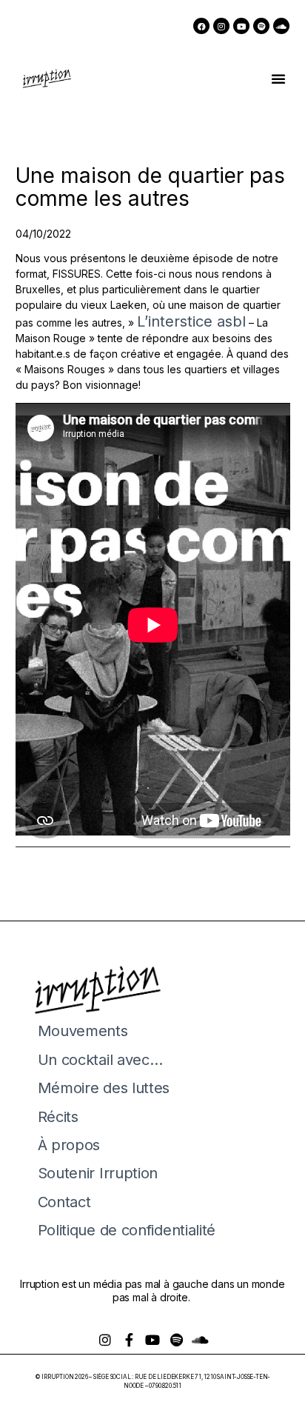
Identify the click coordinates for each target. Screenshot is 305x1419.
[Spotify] (261, 26)
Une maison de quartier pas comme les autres (150, 187)
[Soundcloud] (281, 26)
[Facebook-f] (128, 1339)
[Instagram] (221, 26)
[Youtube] (241, 26)
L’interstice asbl (191, 321)
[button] (278, 78)
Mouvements (83, 1031)
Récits (58, 1117)
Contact (64, 1202)
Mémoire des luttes (104, 1088)
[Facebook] (201, 26)
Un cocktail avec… (100, 1060)
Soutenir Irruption (98, 1173)
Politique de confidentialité (127, 1230)
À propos (69, 1145)
